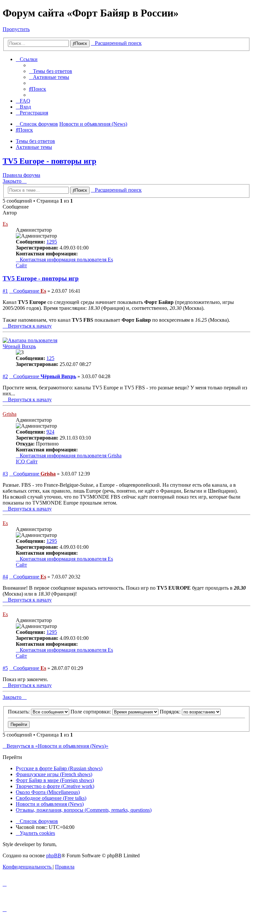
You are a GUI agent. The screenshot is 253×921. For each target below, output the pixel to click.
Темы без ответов (35, 141)
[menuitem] (50, 71)
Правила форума (21, 175)
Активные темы (34, 147)
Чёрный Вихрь (19, 346)
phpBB (53, 855)
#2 (5, 376)
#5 (5, 668)
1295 (51, 242)
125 (50, 358)
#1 (5, 291)
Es (5, 224)
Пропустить (16, 29)
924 (50, 432)
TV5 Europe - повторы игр (49, 161)
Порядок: (171, 711)
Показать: (19, 711)
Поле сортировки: (91, 711)
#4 (5, 576)
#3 (5, 474)
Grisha (9, 414)
